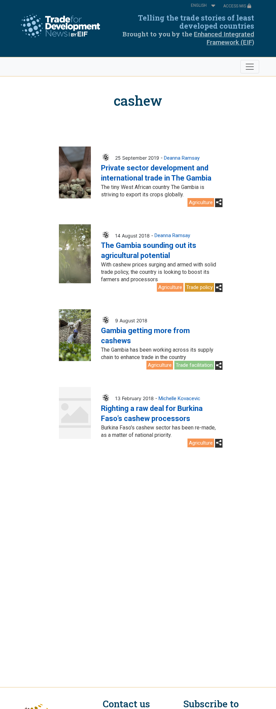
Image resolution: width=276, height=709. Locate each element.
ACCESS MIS (235, 6)
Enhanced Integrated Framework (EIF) (224, 38)
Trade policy (199, 287)
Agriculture (201, 202)
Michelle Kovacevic (179, 398)
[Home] (60, 25)
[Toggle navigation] (249, 66)
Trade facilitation (194, 365)
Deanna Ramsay (182, 158)
